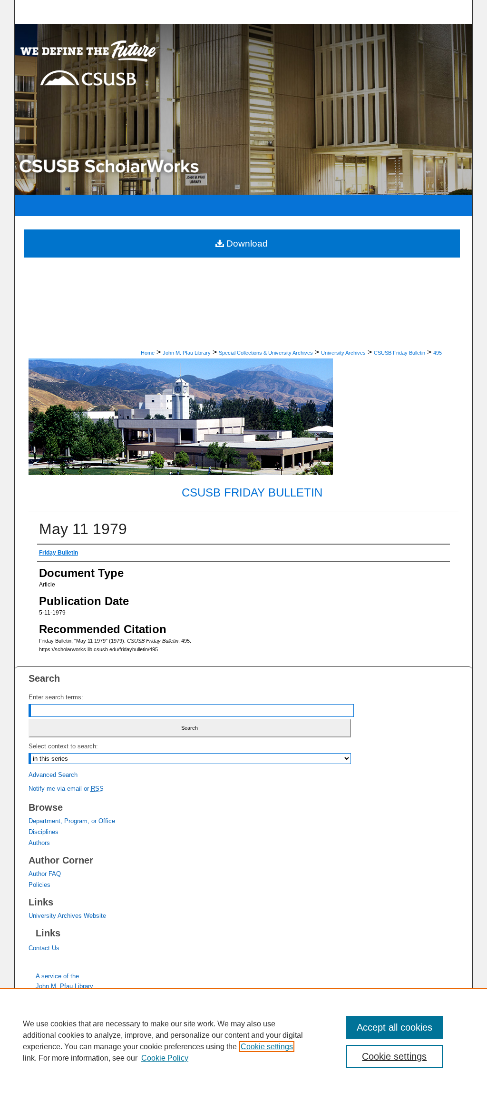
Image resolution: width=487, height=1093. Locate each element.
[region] (243, 1040)
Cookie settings (267, 1047)
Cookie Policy (164, 1058)
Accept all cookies (394, 1027)
